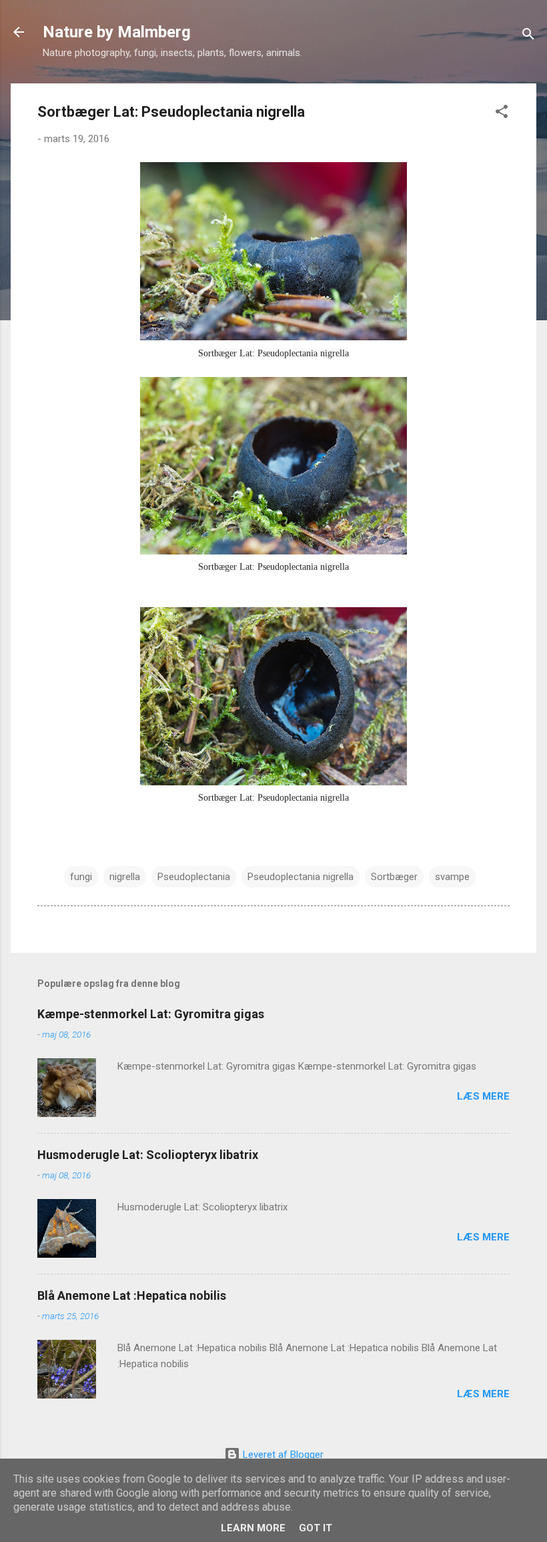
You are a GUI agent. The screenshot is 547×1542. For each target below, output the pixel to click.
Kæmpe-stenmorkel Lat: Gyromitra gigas (150, 1014)
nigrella (124, 877)
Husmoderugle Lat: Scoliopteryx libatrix (147, 1155)
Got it (315, 1528)
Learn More (253, 1528)
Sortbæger (394, 877)
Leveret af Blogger (282, 1455)
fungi (81, 877)
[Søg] (528, 36)
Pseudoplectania (193, 877)
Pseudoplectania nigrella (300, 877)
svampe (452, 877)
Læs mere (483, 1096)
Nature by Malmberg (117, 32)
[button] (502, 113)
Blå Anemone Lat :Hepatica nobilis (131, 1295)
